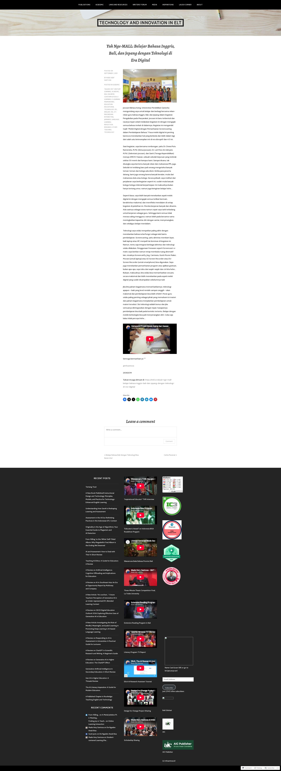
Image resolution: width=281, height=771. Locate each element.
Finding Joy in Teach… (96, 721)
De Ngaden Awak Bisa (108, 734)
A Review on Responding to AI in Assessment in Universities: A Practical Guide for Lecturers (100, 641)
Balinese (111, 94)
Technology (109, 132)
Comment (169, 441)
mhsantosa (128, 366)
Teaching (107, 130)
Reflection (108, 124)
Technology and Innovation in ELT (140, 22)
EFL (116, 109)
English (107, 112)
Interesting (109, 117)
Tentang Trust (91, 487)
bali (105, 94)
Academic (100, 5)
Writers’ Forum (140, 5)
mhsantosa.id (170, 761)
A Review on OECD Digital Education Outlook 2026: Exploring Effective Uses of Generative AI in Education (102, 613)
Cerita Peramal (169, 455)
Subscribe (169, 688)
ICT (115, 112)
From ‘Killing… (93, 715)
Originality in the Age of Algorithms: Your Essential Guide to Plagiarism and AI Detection (102, 530)
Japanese (107, 119)
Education (108, 104)
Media (154, 5)
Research (108, 127)
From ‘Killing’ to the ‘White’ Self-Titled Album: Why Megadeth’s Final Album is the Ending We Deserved (101, 542)
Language (115, 119)
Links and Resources (118, 5)
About (200, 5)
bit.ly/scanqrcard (171, 671)
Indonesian (108, 114)
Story (114, 127)
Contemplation (110, 97)
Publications (84, 5)
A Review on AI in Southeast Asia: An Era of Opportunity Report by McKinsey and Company (102, 585)
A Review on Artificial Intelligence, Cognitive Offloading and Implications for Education (100, 573)
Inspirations (168, 5)
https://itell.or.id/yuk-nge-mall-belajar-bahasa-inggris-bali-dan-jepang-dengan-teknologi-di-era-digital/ (148, 383)
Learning (107, 122)
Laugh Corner (185, 5)
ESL (112, 112)
